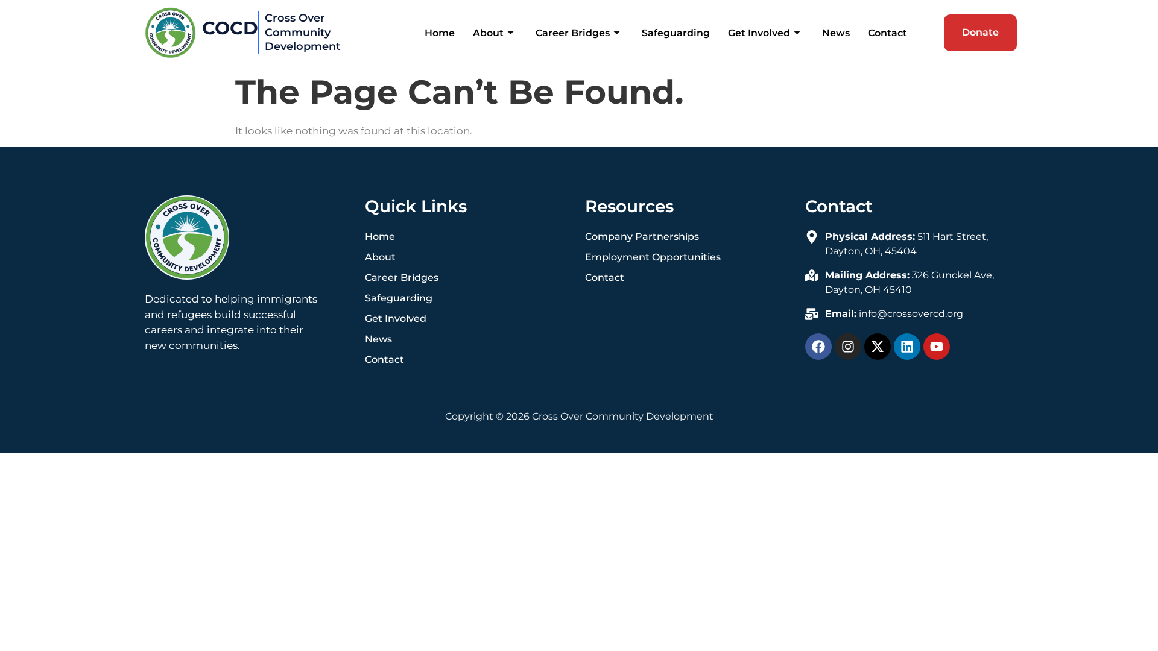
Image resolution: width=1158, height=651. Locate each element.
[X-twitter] (877, 346)
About (488, 33)
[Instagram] (848, 346)
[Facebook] (818, 346)
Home (440, 33)
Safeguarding (676, 33)
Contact (887, 33)
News (836, 33)
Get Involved (759, 33)
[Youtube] (936, 346)
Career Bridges (573, 33)
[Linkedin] (907, 346)
